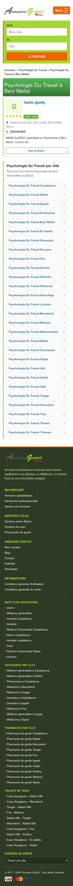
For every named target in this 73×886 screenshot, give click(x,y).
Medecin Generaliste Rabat (23, 651)
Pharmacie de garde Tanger (24, 749)
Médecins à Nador (18, 719)
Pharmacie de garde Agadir (23, 760)
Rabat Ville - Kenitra (19, 834)
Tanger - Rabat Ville (19, 807)
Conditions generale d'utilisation (24, 584)
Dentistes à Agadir (18, 703)
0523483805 (18, 131)
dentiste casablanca (19, 640)
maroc (11, 607)
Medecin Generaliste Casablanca (27, 629)
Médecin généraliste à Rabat (24, 676)
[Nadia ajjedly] (14, 106)
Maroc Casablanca (18, 634)
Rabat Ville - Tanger (19, 817)
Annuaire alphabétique (19, 495)
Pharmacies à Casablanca (23, 681)
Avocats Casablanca (19, 618)
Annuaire (9, 70)
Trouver (38, 56)
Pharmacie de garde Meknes (24, 776)
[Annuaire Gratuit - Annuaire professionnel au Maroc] (36, 458)
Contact (9, 558)
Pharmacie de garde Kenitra (24, 771)
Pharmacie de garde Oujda (23, 766)
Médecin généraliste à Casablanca (28, 670)
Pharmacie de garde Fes (22, 755)
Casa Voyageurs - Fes (20, 828)
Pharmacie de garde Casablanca (27, 733)
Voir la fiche (36, 150)
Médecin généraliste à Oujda (24, 714)
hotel (10, 645)
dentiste (12, 624)
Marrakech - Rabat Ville (21, 823)
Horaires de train (15, 526)
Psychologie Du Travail (32, 70)
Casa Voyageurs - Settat (22, 845)
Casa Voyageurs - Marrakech (25, 801)
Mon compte (12, 547)
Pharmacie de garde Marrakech (26, 744)
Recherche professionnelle (21, 501)
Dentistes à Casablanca (21, 697)
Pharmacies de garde (18, 532)
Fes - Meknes (15, 812)
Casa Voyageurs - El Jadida (24, 839)
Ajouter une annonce (17, 506)
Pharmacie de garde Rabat (23, 738)
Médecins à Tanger (18, 692)
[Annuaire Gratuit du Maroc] (36, 11)
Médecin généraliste (19, 613)
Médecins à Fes (16, 708)
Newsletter (11, 569)
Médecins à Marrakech (21, 686)
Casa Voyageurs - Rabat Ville (25, 796)
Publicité (10, 563)
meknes (12, 656)
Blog (7, 552)
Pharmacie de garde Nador (23, 782)
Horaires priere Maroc (18, 521)
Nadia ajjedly (34, 102)
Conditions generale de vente (23, 589)
